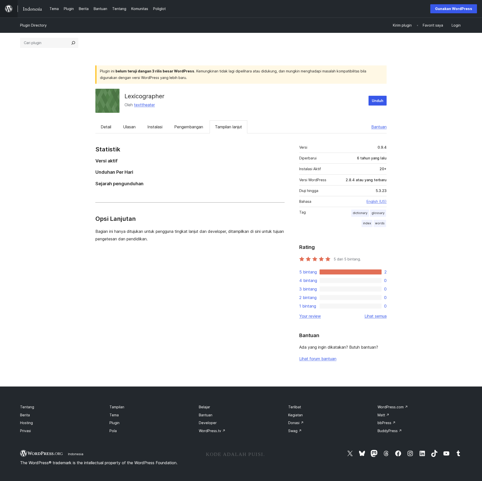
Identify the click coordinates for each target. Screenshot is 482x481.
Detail (106, 126)
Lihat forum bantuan (317, 358)
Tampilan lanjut (228, 126)
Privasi (25, 431)
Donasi (296, 423)
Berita (25, 415)
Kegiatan (295, 415)
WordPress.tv (212, 431)
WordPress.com (393, 407)
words (380, 223)
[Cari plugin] (73, 43)
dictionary (360, 213)
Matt (383, 415)
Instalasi (154, 126)
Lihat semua (376, 316)
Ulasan (129, 126)
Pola (113, 431)
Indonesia (75, 454)
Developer (208, 423)
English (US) (377, 201)
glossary (378, 213)
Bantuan (379, 126)
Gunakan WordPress (453, 9)
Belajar (204, 407)
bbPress (387, 423)
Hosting (26, 423)
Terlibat (294, 407)
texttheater (144, 104)
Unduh (377, 101)
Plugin (114, 423)
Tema (114, 415)
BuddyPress (390, 431)
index (367, 223)
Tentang (27, 407)
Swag (295, 431)
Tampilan (116, 407)
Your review (310, 316)
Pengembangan (188, 126)
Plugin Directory (33, 25)
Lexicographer (144, 96)
